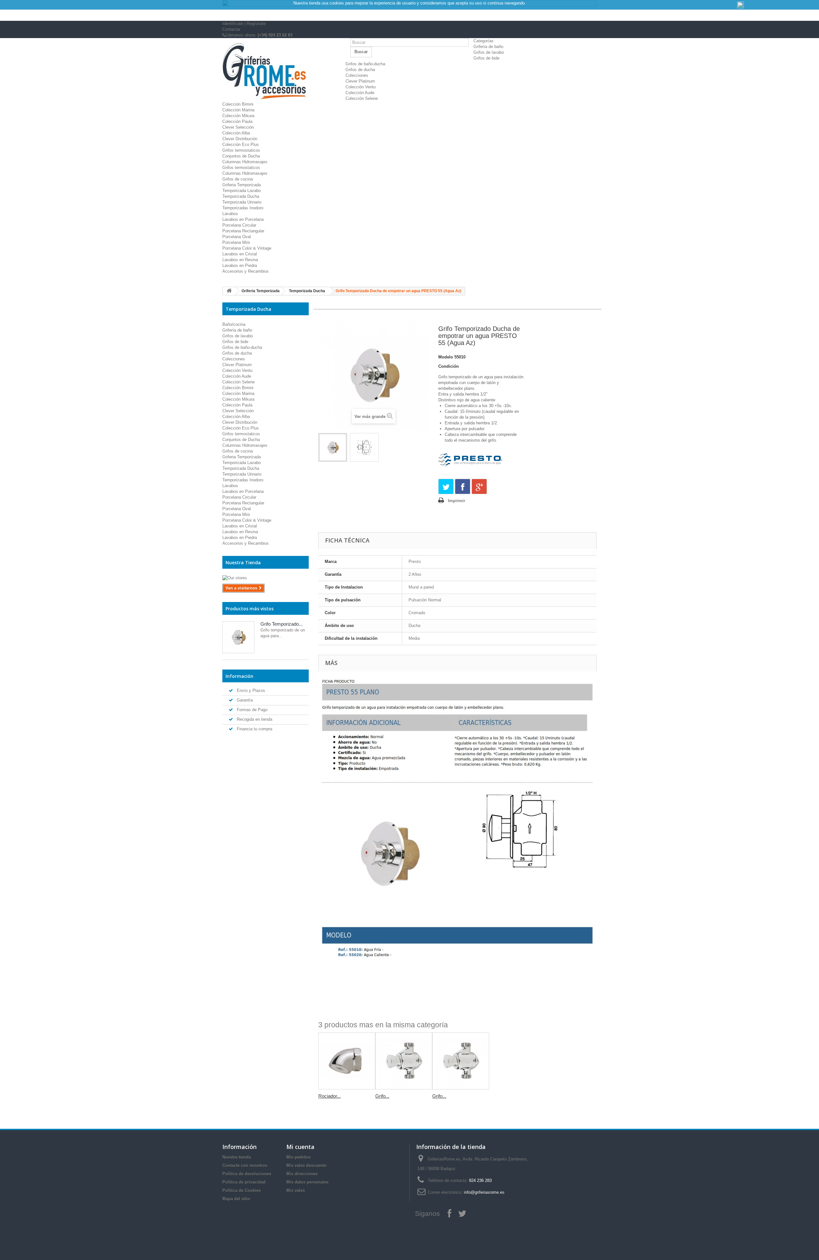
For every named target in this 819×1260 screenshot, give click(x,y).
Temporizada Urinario (241, 202)
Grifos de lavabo (488, 52)
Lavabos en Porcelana (243, 219)
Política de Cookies (241, 1190)
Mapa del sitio (236, 1198)
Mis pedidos (298, 1157)
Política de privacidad (244, 1182)
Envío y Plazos (250, 690)
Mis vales (295, 1190)
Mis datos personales (307, 1182)
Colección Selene (362, 98)
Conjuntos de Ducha (241, 156)
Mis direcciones (302, 1173)
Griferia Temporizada (241, 184)
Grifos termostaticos (241, 150)
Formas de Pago (251, 709)
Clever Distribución (239, 138)
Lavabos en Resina (240, 259)
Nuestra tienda (236, 1157)
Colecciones (357, 75)
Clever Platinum (360, 81)
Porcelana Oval (236, 236)
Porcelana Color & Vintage (246, 248)
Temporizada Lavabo (241, 190)
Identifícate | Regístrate (244, 23)
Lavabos (230, 213)
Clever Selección (238, 127)
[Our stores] (265, 578)
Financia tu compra (253, 728)
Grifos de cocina (237, 179)
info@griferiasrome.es (484, 1192)
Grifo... (382, 1096)
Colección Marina (238, 110)
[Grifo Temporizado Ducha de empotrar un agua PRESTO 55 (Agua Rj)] (333, 447)
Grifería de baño (488, 46)
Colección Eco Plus (240, 144)
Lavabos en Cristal (239, 254)
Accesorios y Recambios (245, 271)
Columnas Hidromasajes (244, 161)
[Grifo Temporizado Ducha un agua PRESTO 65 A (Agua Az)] (403, 1060)
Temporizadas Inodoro (242, 207)
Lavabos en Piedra (239, 265)
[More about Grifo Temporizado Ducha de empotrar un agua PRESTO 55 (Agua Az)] (238, 637)
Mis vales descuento (306, 1165)
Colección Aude (360, 92)
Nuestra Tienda (243, 562)
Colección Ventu (361, 86)
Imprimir (456, 500)
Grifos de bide (486, 58)
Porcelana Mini (236, 242)
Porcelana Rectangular (243, 231)
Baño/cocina (233, 324)
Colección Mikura (238, 115)
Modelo (445, 357)
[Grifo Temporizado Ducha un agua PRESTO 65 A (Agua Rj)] (460, 1060)
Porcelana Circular (239, 225)
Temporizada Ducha (240, 196)
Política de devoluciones (246, 1173)
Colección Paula (237, 121)
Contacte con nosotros (244, 1165)
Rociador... (329, 1096)
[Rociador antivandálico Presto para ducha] (346, 1060)
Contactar (231, 29)
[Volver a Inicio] (229, 291)
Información (239, 676)
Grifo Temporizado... (281, 624)
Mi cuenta (300, 1147)
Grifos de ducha (360, 69)
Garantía (244, 700)
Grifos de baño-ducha (365, 63)
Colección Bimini (237, 104)
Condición (448, 366)
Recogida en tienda (253, 719)
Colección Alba (236, 133)
